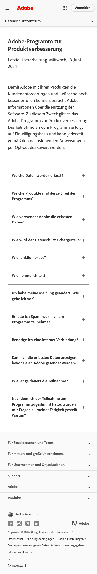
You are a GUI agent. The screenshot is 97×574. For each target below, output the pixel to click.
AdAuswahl (19, 565)
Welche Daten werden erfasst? (37, 175)
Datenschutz (15, 539)
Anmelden (83, 8)
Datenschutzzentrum (23, 21)
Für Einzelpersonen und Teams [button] (31, 443)
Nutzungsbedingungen (40, 539)
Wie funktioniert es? (29, 257)
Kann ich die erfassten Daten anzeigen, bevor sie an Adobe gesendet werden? (44, 360)
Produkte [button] (15, 498)
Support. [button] (14, 476)
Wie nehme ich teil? (28, 275)
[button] (65, 8)
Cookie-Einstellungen (71, 539)
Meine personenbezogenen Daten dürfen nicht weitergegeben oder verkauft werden (46, 549)
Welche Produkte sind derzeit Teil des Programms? (44, 196)
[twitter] (27, 523)
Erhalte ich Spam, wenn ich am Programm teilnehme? (38, 319)
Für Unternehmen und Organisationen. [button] (36, 465)
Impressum (63, 532)
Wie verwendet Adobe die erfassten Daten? (42, 219)
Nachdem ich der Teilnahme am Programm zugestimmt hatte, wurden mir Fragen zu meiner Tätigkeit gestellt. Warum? (45, 407)
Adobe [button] (13, 487)
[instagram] (19, 523)
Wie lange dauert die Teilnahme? (40, 381)
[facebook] (10, 523)
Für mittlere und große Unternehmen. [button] (36, 454)
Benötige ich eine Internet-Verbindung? (45, 339)
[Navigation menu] (7, 8)
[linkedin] (36, 523)
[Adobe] (25, 8)
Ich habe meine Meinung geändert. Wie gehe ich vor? (45, 296)
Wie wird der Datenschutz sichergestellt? (46, 240)
